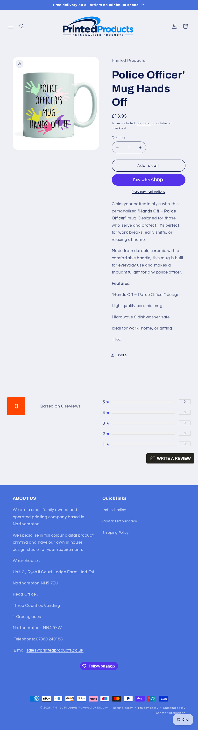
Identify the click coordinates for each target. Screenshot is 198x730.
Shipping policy (174, 708)
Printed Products (65, 707)
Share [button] (122, 355)
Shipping (144, 123)
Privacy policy (148, 708)
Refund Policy (114, 510)
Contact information (170, 713)
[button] (10, 26)
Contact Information (119, 521)
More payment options (148, 191)
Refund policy (123, 708)
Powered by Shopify (93, 707)
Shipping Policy (115, 532)
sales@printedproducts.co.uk (55, 650)
